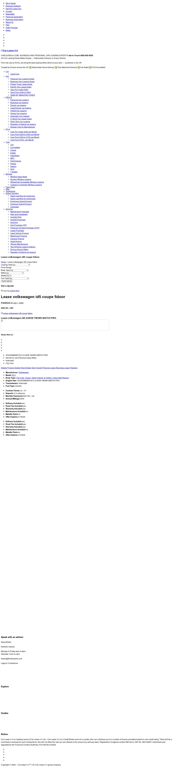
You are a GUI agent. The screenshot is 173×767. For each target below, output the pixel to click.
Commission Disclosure (9, 668)
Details (4, 367)
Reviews (4, 726)
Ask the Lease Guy (13, 8)
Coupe (28, 377)
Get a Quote (11, 3)
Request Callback (13, 6)
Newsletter (10, 14)
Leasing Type (6, 264)
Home (3, 262)
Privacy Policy (6, 681)
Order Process (12, 27)
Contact (9, 11)
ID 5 (14, 375)
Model (3, 275)
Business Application (14, 19)
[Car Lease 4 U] (9, 50)
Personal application (14, 16)
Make (3, 272)
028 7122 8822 (21, 646)
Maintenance (6, 723)
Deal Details (26, 367)
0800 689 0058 (18, 642)
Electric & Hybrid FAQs (9, 721)
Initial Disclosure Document (11, 670)
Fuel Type (5, 278)
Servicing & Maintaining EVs (11, 718)
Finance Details (13, 367)
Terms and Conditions (9, 673)
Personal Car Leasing (9, 700)
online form (14, 290)
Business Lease (63, 367)
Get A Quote (37, 367)
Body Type (5, 270)
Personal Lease (49, 367)
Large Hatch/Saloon (60, 377)
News (8, 30)
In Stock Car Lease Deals (10, 708)
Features (73, 367)
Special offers (6, 691)
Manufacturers (6, 694)
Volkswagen (24, 372)
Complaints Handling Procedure (13, 678)
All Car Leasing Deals (9, 697)
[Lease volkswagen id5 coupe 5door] (16, 313)
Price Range (6, 267)
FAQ (7, 25)
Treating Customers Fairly (10, 676)
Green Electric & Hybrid (41, 377)
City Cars (20, 377)
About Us (9, 22)
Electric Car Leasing (8, 702)
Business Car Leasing (9, 705)
